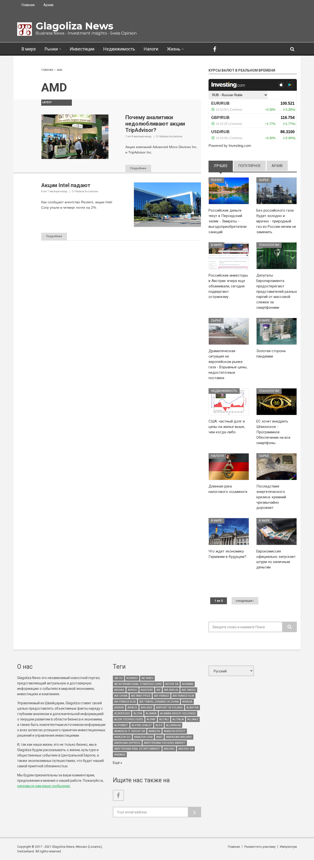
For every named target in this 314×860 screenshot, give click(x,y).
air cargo (189, 690)
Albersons (122, 713)
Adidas (119, 690)
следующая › (245, 601)
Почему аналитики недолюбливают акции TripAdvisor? (155, 123)
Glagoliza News (74, 26)
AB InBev (147, 678)
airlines (146, 707)
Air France (161, 695)
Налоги (151, 48)
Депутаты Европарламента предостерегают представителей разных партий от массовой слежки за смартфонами (276, 291)
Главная (28, 5)
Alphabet (121, 725)
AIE (158, 690)
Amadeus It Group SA (129, 731)
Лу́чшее (223, 166)
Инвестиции (82, 48)
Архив (48, 5)
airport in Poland (169, 707)
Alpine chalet (142, 725)
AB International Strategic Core (138, 684)
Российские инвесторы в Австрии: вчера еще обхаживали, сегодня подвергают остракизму (228, 286)
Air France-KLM (125, 701)
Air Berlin (171, 690)
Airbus (132, 707)
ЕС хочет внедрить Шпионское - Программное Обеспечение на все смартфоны (273, 432)
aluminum (173, 725)
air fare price (140, 695)
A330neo (132, 678)
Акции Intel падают (66, 185)
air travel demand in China (159, 701)
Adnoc (132, 690)
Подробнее (138, 168)
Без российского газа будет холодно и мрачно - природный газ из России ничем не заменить (276, 221)
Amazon (154, 731)
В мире (29, 48)
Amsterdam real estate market (137, 748)
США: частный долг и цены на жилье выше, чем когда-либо (227, 426)
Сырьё (264, 180)
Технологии (269, 245)
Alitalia (178, 719)
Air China (120, 695)
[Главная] (24, 29)
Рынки (51, 48)
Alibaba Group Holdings (178, 713)
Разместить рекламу (259, 846)
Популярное (249, 166)
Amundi (169, 748)
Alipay (151, 719)
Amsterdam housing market (164, 742)
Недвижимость (119, 48)
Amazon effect (174, 731)
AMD (159, 737)
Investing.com (240, 145)
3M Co (118, 678)
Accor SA (171, 684)
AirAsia (187, 701)
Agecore (147, 690)
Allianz (192, 719)
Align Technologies (128, 719)
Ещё (116, 763)
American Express (127, 742)
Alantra (192, 707)
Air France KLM (183, 695)
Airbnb (119, 707)
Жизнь (173, 48)
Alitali (164, 719)
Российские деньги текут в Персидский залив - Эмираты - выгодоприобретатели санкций (228, 221)
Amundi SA (185, 748)
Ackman (187, 684)
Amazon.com (143, 737)
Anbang (119, 754)
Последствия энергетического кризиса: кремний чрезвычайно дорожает (271, 497)
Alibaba (151, 713)
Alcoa (137, 713)
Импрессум (288, 846)
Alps (159, 725)
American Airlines (179, 737)
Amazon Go (122, 737)
